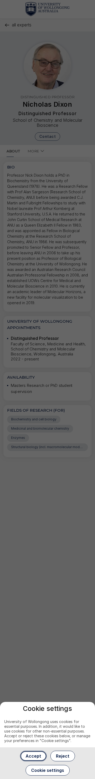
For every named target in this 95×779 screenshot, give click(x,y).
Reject (62, 756)
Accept (33, 756)
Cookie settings (47, 770)
